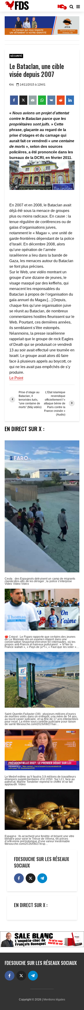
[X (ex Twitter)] (30, 878)
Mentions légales (54, 999)
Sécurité (16, 56)
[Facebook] (19, 878)
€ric (11, 84)
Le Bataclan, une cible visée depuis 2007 (36, 70)
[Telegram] (42, 878)
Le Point (16, 378)
